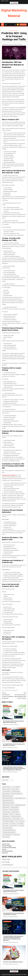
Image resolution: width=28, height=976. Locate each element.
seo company (5, 823)
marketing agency (6, 816)
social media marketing (7, 827)
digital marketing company (8, 798)
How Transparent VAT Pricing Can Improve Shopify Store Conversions (13, 721)
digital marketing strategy (8, 805)
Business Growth (6, 789)
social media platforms (7, 834)
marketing (17, 814)
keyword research (6, 811)
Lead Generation (15, 811)
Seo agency (21, 820)
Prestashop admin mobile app (8, 475)
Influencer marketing (13, 809)
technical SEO (16, 834)
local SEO (12, 814)
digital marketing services (8, 800)
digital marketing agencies (16, 793)
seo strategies (20, 823)
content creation (15, 789)
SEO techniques (13, 825)
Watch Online (23, 24)
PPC (22, 818)
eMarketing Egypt (14, 807)
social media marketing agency (9, 830)
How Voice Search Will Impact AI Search (13, 962)
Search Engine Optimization (8, 820)
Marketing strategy (7, 818)
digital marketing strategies (8, 802)
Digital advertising (16, 791)
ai (12, 786)
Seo (16, 820)
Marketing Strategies (16, 816)
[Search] (15, 24)
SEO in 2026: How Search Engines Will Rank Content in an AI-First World (20, 695)
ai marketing (17, 786)
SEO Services (12, 823)
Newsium (18, 974)
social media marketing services (9, 832)
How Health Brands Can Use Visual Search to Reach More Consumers (14, 744)
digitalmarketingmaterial (8, 44)
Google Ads (5, 809)
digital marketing (6, 793)
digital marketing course (20, 798)
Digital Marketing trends (20, 805)
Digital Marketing (13, 30)
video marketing (6, 836)
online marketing (16, 818)
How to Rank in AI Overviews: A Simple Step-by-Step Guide (8, 695)
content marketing (6, 791)
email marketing (6, 807)
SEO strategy (5, 825)
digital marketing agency (8, 795)
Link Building (5, 814)
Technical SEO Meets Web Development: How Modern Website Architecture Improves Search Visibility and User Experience (14, 768)
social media (21, 825)
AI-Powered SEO (7, 690)
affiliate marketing (6, 786)
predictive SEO (14, 690)
